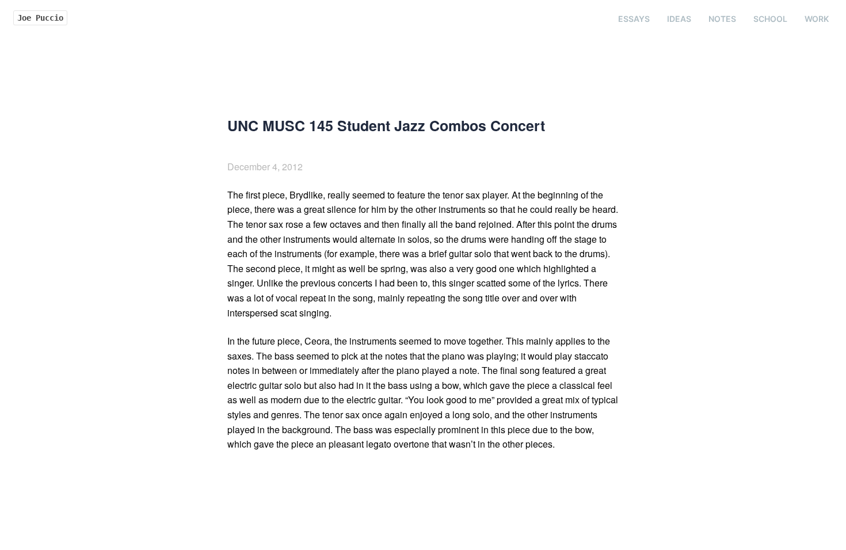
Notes (722, 19)
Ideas (679, 19)
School (770, 19)
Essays (634, 19)
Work (817, 19)
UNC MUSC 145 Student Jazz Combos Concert (386, 125)
